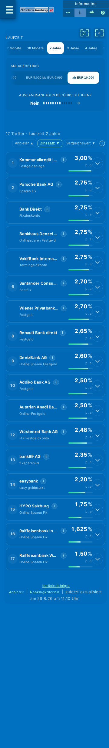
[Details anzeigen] (97, 162)
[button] (55, 163)
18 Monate (36, 48)
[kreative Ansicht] (91, 12)
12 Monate (13, 48)
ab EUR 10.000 (83, 77)
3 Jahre (73, 48)
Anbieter (24, 143)
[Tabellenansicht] (68, 12)
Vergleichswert (80, 143)
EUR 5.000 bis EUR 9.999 (44, 77)
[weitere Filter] (85, 33)
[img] (80, 170)
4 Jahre (91, 48)
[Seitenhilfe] (103, 12)
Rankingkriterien (44, 592)
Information (86, 4)
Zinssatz (50, 143)
